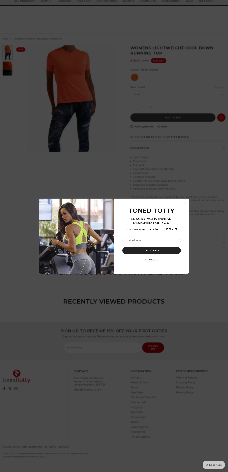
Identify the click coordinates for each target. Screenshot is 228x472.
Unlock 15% (151, 250)
